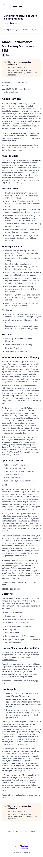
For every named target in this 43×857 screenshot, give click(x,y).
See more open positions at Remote (21, 832)
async (33, 619)
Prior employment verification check (21, 481)
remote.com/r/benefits (22, 601)
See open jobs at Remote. (16, 67)
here (4, 790)
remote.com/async (9, 659)
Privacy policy (16, 852)
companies (9, 29)
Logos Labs (16, 6)
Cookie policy (26, 852)
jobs (18, 29)
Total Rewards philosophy (21, 361)
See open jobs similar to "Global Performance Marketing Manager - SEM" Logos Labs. (22, 72)
